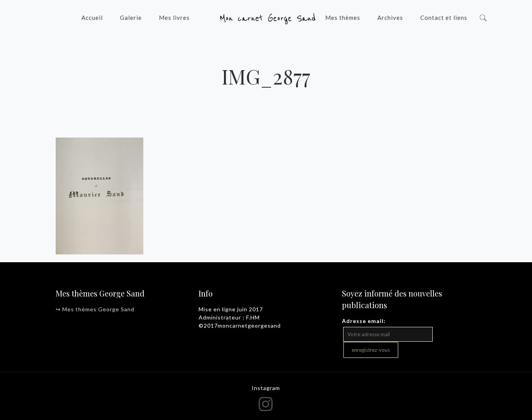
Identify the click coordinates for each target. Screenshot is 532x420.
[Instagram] (266, 403)
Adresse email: (364, 321)
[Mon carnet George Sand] (265, 17)
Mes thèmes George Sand (98, 309)
